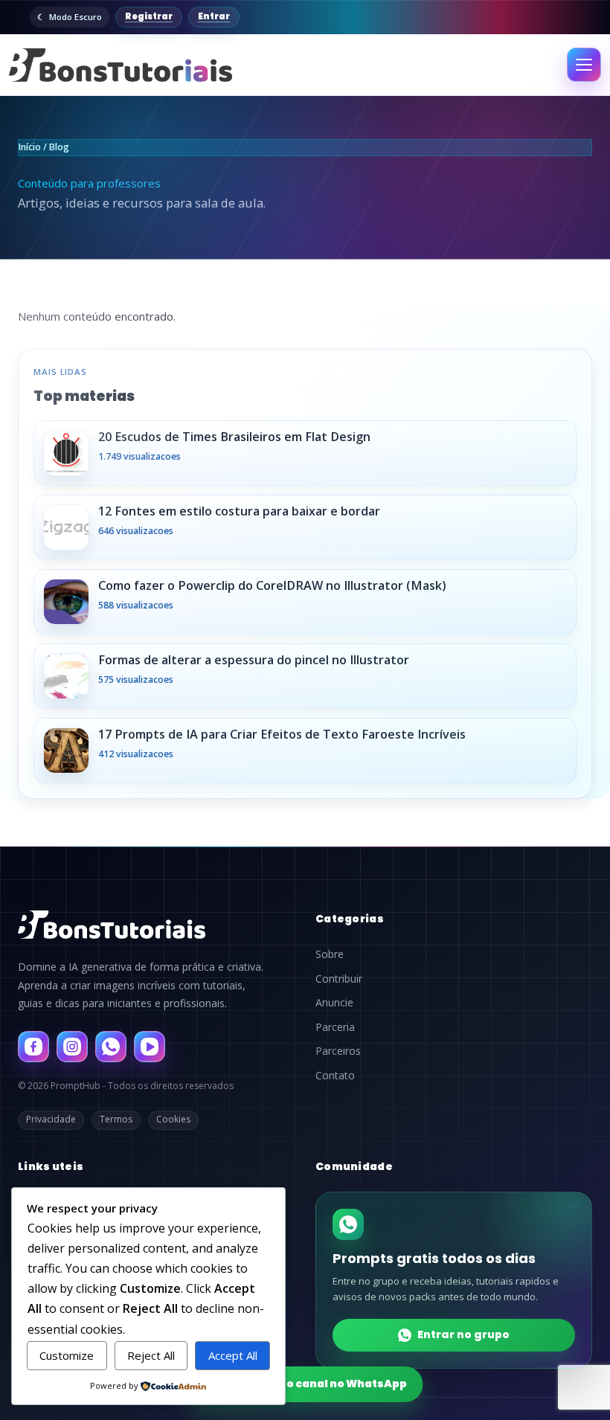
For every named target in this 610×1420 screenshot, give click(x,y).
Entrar (214, 16)
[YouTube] (149, 1046)
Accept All (232, 1355)
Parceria (335, 1027)
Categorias (349, 918)
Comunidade (354, 1166)
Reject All (151, 1355)
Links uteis (50, 1166)
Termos (116, 1119)
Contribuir (338, 979)
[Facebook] (33, 1046)
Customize (66, 1355)
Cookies (173, 1119)
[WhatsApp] (110, 1046)
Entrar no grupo (463, 1334)
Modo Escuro (75, 16)
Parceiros (338, 1051)
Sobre (329, 954)
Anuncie (334, 1002)
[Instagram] (72, 1046)
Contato (335, 1075)
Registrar (149, 16)
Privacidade (51, 1119)
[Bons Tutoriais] (120, 65)
